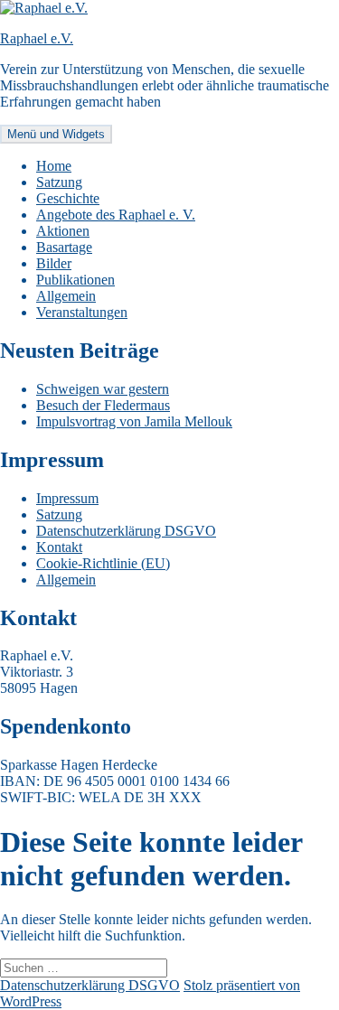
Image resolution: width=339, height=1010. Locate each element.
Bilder (53, 263)
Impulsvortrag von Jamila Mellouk (134, 421)
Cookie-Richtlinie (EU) (103, 563)
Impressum (67, 498)
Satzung (59, 182)
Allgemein (66, 296)
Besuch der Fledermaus (103, 405)
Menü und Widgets (56, 134)
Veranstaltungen (81, 312)
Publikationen (75, 279)
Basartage (64, 247)
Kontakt (59, 547)
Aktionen (62, 230)
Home (53, 165)
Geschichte (67, 198)
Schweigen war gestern (102, 389)
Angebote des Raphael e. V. (115, 214)
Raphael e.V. (36, 38)
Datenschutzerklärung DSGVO (126, 530)
